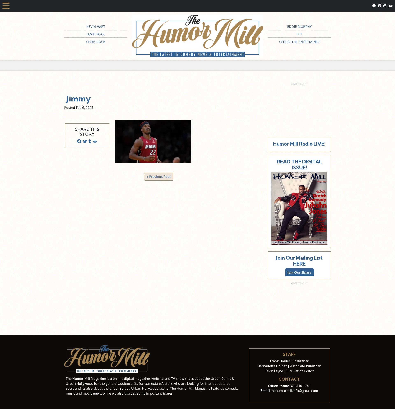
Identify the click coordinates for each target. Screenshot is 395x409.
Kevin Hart (95, 26)
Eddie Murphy (299, 26)
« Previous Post (159, 176)
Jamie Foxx (96, 34)
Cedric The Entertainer (299, 42)
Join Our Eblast (299, 272)
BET (299, 34)
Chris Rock (95, 42)
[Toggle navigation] (6, 6)
